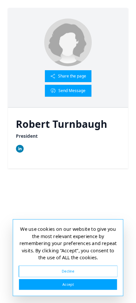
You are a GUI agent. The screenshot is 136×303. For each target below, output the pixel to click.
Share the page (72, 76)
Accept (68, 284)
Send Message (71, 90)
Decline (68, 271)
